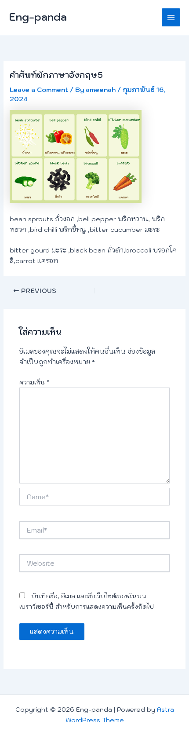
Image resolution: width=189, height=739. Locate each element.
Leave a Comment (39, 89)
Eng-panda (38, 17)
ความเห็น (34, 382)
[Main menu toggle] (171, 17)
